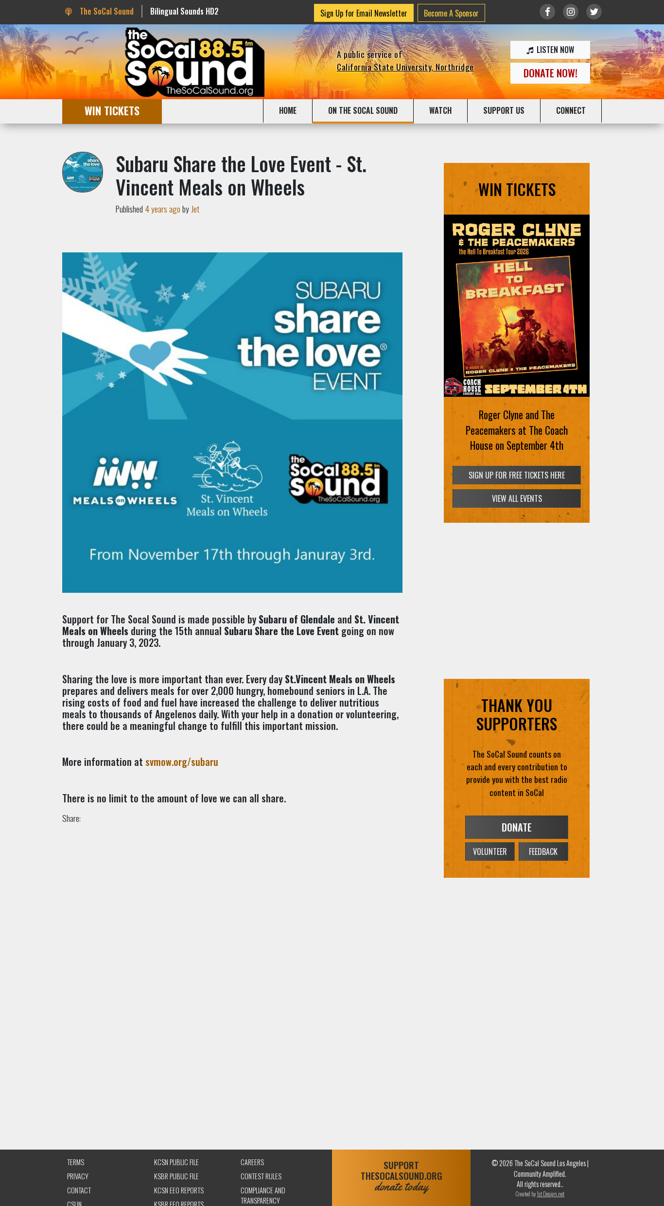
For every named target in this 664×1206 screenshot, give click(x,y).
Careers (252, 1162)
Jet (195, 208)
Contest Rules (261, 1176)
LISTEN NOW (554, 49)
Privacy (77, 1176)
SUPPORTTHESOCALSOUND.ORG (401, 1176)
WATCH (440, 110)
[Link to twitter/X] (594, 11)
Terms (75, 1162)
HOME (288, 110)
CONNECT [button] (571, 110)
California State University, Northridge (405, 66)
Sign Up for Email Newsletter (363, 13)
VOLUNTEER (490, 851)
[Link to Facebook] (547, 11)
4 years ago (162, 208)
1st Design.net (550, 1193)
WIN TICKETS (112, 110)
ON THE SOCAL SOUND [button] (363, 110)
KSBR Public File (176, 1176)
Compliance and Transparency (263, 1195)
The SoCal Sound (105, 11)
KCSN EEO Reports (179, 1190)
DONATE (517, 827)
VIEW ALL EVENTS (517, 498)
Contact (79, 1190)
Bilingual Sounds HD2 (184, 11)
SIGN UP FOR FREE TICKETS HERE (517, 475)
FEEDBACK (543, 851)
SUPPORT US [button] (503, 110)
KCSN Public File (176, 1162)
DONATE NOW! (550, 72)
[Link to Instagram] (570, 11)
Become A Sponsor (451, 13)
